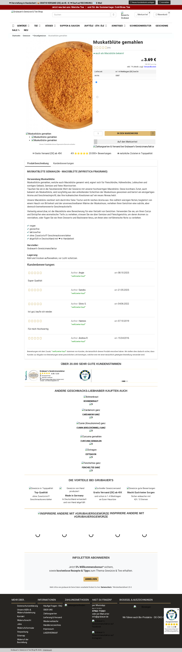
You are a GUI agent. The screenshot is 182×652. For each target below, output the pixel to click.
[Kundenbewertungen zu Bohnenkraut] (91, 404)
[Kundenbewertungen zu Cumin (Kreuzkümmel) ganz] (91, 430)
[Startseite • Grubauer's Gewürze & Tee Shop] (29, 15)
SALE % (16, 30)
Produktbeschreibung (38, 163)
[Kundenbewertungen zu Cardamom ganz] (91, 417)
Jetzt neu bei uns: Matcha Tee (68, 7)
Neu (26, 30)
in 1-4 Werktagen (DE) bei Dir (127, 71)
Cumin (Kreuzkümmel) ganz (91, 428)
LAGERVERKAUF (50, 633)
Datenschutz (106, 587)
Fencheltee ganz (91, 467)
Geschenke (162, 25)
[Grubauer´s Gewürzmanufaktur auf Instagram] (104, 635)
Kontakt (20, 616)
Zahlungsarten (50, 613)
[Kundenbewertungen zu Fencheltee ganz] (91, 470)
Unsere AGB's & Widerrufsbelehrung (26, 611)
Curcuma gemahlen (91, 441)
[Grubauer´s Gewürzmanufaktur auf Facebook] (104, 624)
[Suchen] (113, 14)
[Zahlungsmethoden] (75, 605)
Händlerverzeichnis (52, 625)
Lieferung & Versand (52, 617)
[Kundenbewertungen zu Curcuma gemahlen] (91, 444)
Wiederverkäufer (50, 621)
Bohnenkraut (91, 401)
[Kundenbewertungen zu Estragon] (91, 457)
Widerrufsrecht (24, 620)
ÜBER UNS (48, 610)
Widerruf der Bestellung (22, 640)
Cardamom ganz (91, 414)
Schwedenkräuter (140, 25)
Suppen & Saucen (70, 25)
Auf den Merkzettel (127, 141)
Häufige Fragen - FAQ (52, 606)
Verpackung (22, 632)
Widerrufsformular (25, 628)
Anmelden (165, 2)
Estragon (91, 454)
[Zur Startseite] (12, 25)
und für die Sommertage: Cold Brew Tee (108, 7)
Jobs (19, 624)
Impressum (48, 629)
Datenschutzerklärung (26, 606)
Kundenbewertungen (63, 163)
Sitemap (21, 635)
